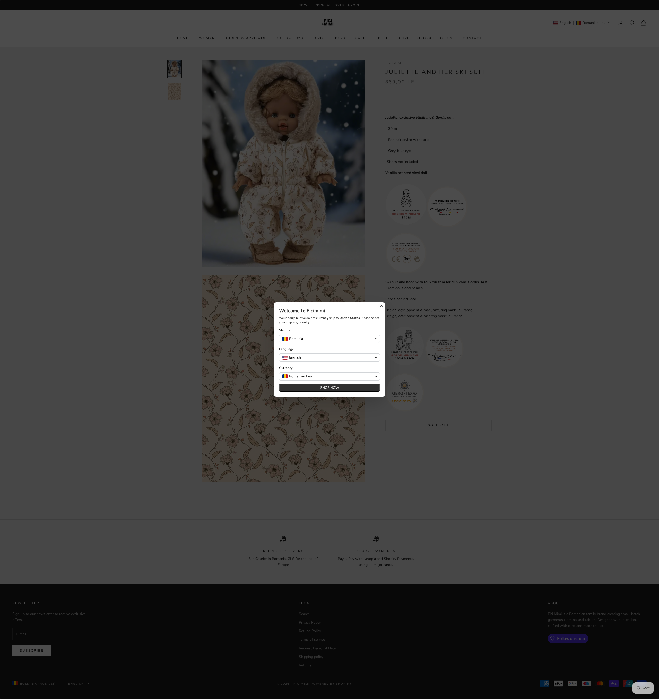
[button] (329, 339)
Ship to (284, 330)
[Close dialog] (381, 305)
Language (286, 349)
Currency (286, 368)
